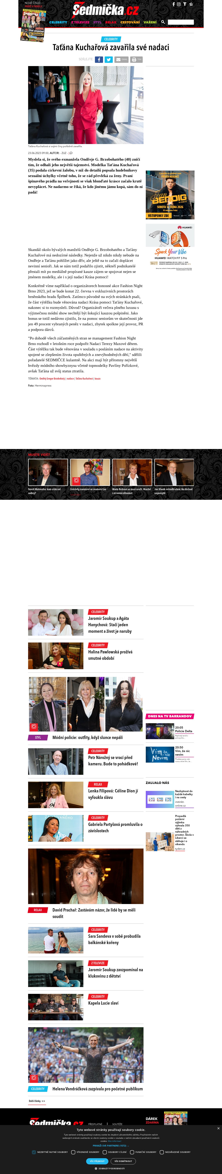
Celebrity (58, 22)
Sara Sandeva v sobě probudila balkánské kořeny (114, 939)
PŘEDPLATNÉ (95, 1124)
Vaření (150, 22)
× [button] (218, 1128)
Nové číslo (33, 5)
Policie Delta (183, 729)
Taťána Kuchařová (84, 379)
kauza (97, 379)
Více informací (114, 1141)
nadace (70, 379)
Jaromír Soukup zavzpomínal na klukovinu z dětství (115, 973)
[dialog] (111, 1149)
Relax (111, 22)
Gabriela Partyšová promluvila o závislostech (115, 827)
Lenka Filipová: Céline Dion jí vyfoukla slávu (113, 794)
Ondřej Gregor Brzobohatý (52, 379)
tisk (139, 60)
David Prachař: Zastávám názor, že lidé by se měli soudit (94, 913)
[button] (111, 1145)
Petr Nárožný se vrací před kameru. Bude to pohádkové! (113, 761)
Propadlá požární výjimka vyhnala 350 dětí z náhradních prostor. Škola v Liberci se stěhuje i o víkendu (184, 830)
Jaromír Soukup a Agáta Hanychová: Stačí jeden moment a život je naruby (110, 625)
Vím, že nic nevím (182, 751)
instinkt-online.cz (180, 804)
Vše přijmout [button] (97, 1161)
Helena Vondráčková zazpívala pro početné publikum (97, 1089)
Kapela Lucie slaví (103, 1003)
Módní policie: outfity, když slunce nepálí (87, 738)
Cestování (130, 22)
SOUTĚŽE (117, 1124)
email (124, 60)
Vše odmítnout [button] (123, 1161)
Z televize (80, 22)
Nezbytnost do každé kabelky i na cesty (184, 794)
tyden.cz (180, 849)
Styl (97, 22)
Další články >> (37, 1101)
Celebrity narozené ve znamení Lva (88, 489)
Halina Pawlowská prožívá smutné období (110, 655)
